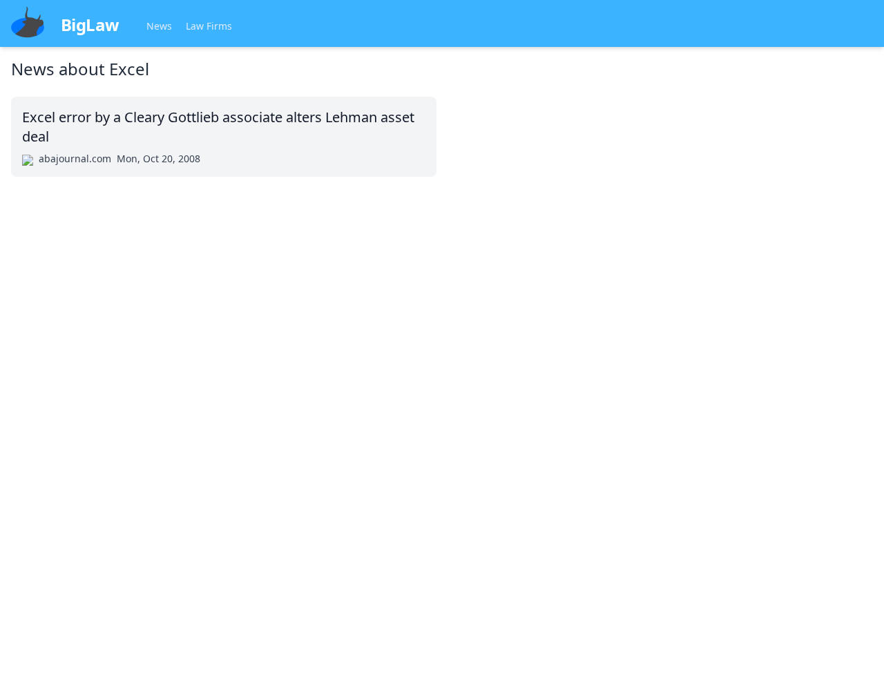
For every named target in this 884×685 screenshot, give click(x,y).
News (159, 25)
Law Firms (209, 25)
